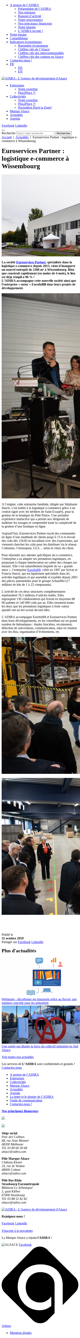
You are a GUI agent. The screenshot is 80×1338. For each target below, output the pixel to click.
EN (20, 71)
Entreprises (17, 85)
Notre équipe (18, 34)
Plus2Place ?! (26, 92)
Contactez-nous (12, 1067)
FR (12, 64)
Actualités (16, 115)
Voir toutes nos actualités (18, 1057)
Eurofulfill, (34, 570)
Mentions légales (21, 1333)
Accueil (7, 137)
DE (20, 67)
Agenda (15, 118)
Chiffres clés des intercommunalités (41, 53)
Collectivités (18, 96)
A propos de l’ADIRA (24, 5)
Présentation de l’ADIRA (34, 8)
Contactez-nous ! (21, 60)
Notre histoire (27, 27)
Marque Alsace (19, 111)
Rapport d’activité (29, 16)
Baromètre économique (33, 45)
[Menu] (3, 130)
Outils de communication (26, 1100)
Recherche (8, 133)
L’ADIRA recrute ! (30, 31)
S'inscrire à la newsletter (17, 1230)
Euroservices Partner (31, 262)
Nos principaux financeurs (35, 23)
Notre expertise (28, 89)
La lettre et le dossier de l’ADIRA (32, 1096)
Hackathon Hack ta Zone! (35, 107)
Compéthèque (19, 38)
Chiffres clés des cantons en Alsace (40, 56)
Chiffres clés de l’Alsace (34, 49)
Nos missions (26, 12)
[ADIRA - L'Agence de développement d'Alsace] (34, 78)
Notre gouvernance (30, 20)
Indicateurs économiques (26, 42)
